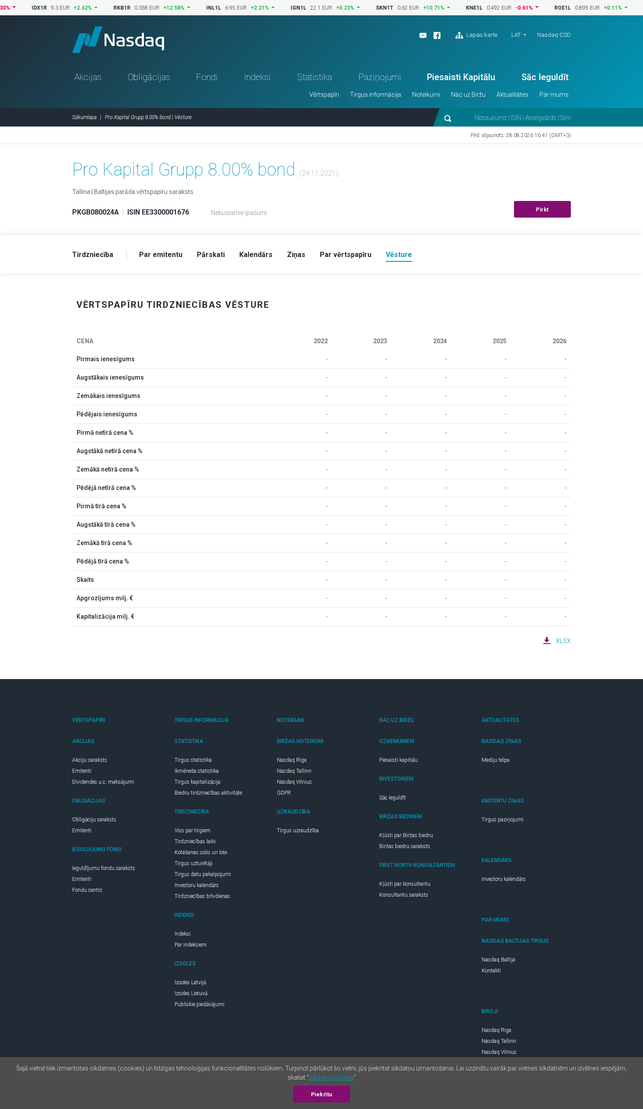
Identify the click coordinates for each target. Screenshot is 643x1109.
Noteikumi (426, 94)
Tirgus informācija (375, 94)
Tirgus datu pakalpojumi (203, 874)
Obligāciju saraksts (94, 820)
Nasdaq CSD (554, 35)
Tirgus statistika (193, 760)
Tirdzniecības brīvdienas (202, 896)
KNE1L (455, 8)
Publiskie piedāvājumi (199, 1004)
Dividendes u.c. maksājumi (103, 782)
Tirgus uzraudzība (298, 830)
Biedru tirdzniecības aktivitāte (208, 793)
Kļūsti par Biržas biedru (406, 835)
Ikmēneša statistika (197, 771)
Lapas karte (481, 35)
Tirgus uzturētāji (194, 863)
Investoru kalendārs (197, 885)
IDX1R (20, 8)
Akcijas (87, 77)
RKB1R (103, 8)
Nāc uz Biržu (468, 94)
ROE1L (544, 8)
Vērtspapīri (324, 94)
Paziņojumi (379, 77)
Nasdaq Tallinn (294, 771)
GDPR (284, 793)
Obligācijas (149, 77)
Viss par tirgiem (192, 830)
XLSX (563, 640)
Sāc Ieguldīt (545, 77)
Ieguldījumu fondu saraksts (103, 868)
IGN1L (280, 8)
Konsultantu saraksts (403, 895)
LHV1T (633, 8)
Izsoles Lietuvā (191, 993)
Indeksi (257, 77)
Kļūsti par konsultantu (404, 884)
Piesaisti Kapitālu (461, 77)
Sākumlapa (84, 117)
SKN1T (366, 8)
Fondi (207, 77)
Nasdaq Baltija (498, 960)
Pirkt (542, 210)
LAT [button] (516, 35)
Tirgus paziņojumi (503, 820)
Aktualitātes (512, 94)
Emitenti (81, 771)
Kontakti (491, 971)
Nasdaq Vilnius (294, 782)
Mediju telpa (496, 760)
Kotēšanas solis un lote (201, 852)
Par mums (554, 94)
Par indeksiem (190, 945)
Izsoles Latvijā (190, 982)
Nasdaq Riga (292, 760)
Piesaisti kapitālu (398, 760)
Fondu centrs (87, 890)
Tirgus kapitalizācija (197, 782)
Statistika (314, 77)
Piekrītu (321, 1094)
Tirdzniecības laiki (195, 841)
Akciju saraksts (89, 760)
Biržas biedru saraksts (404, 846)
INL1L (195, 8)
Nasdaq (118, 39)
